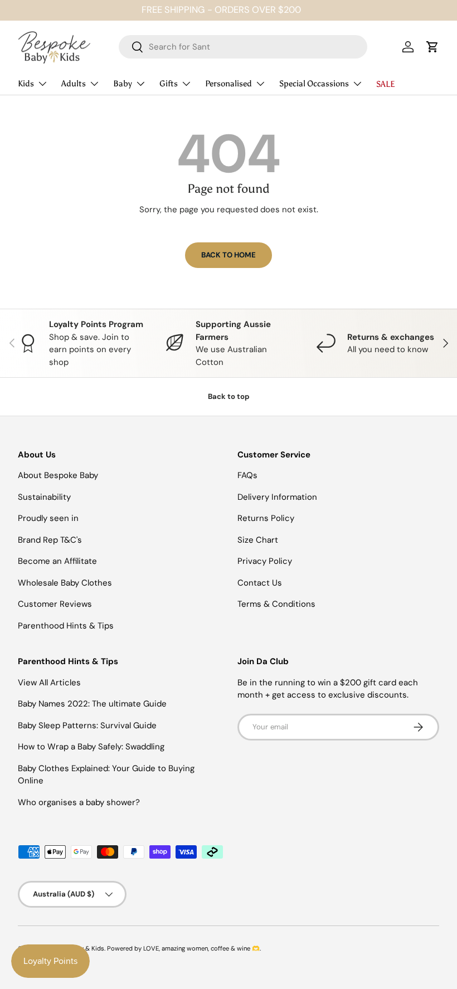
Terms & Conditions (276, 604)
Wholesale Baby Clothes (65, 582)
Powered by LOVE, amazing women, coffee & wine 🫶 (183, 948)
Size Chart (257, 539)
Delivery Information (277, 497)
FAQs (247, 475)
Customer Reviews (55, 604)
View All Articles (49, 682)
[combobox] (243, 47)
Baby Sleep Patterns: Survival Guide (87, 725)
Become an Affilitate (57, 561)
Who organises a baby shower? (79, 802)
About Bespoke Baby (58, 475)
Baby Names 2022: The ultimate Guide (92, 703)
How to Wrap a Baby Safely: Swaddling (91, 746)
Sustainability (44, 497)
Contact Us (259, 582)
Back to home (228, 255)
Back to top (229, 396)
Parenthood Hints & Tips (66, 625)
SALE (385, 84)
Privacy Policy (264, 561)
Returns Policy (265, 518)
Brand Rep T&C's (50, 539)
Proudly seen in (48, 518)
